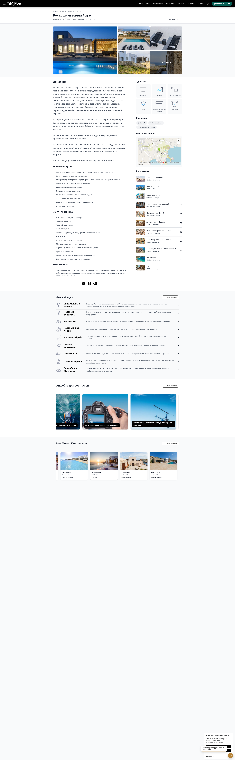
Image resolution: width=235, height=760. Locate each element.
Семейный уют (157, 123)
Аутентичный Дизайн (147, 127)
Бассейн (143, 123)
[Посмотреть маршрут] (181, 179)
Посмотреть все (170, 297)
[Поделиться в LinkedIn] (95, 283)
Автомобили (158, 4)
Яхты (148, 4)
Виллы (140, 4)
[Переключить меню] (4, 4)
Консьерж (170, 4)
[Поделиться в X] (83, 283)
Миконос (63, 11)
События (180, 4)
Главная (55, 11)
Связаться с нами (223, 4)
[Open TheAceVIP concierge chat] (230, 755)
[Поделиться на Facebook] (89, 283)
